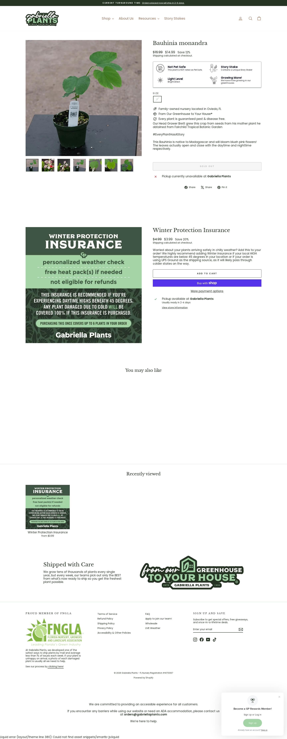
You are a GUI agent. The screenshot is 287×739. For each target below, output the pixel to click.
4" (157, 99)
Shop (106, 18)
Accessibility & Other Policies (114, 632)
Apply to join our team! (158, 618)
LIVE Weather (152, 628)
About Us (126, 18)
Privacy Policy (105, 628)
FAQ (147, 614)
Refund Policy (105, 618)
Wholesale (151, 623)
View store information (175, 307)
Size (156, 93)
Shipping (158, 55)
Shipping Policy (106, 623)
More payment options (207, 291)
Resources (148, 18)
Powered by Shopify (143, 677)
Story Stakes (174, 18)
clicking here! (56, 666)
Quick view (54, 434)
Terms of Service (107, 614)
